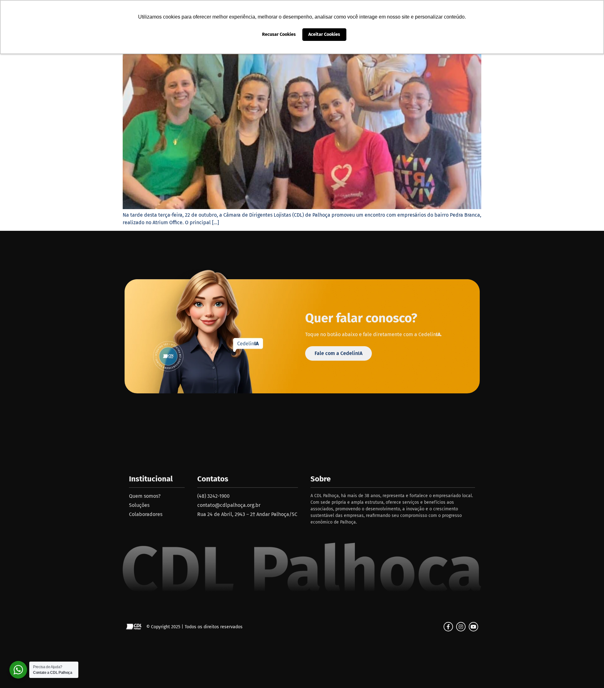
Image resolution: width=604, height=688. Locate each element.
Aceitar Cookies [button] (324, 34)
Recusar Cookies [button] (279, 34)
